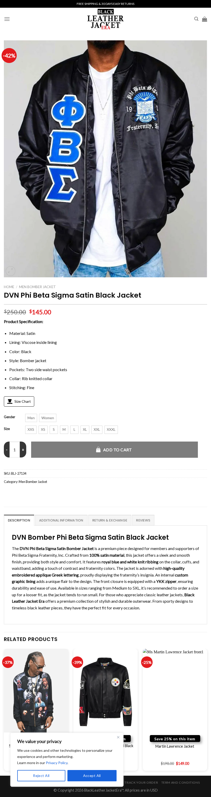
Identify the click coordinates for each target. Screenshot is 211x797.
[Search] (196, 19)
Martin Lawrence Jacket (174, 746)
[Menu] (7, 19)
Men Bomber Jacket (37, 287)
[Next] (207, 711)
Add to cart (117, 449)
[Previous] (4, 711)
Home (9, 287)
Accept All (92, 775)
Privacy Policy (56, 763)
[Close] (118, 737)
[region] (67, 760)
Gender (9, 417)
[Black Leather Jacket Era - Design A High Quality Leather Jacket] (105, 19)
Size (7, 429)
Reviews (143, 520)
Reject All (41, 775)
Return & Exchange (109, 520)
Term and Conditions (180, 782)
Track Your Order (141, 782)
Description (19, 520)
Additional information (61, 520)
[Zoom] (11, 271)
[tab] (19, 520)
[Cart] (204, 19)
